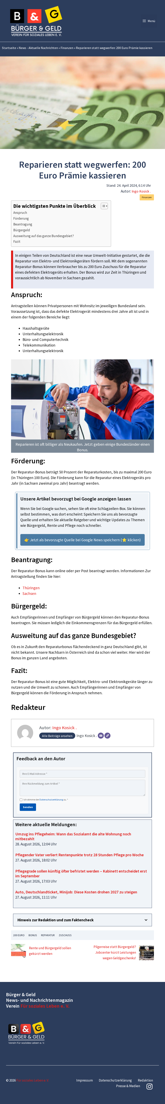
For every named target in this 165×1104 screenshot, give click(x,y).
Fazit (16, 241)
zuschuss (65, 935)
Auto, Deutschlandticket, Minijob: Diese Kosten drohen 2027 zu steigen (76, 891)
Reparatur (48, 935)
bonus (33, 935)
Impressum (84, 1080)
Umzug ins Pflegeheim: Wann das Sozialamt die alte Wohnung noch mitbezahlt (73, 836)
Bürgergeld (21, 230)
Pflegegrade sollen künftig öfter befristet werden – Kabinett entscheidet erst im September (81, 873)
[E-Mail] (101, 736)
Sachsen (29, 593)
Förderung (21, 218)
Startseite (9, 48)
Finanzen (67, 48)
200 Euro (19, 935)
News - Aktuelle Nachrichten (38, 48)
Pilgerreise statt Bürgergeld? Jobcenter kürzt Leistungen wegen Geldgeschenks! (115, 952)
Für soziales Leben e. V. (45, 1006)
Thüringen (31, 587)
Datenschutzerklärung (51, 799)
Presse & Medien (128, 1086)
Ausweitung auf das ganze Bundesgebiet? (43, 236)
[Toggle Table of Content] (102, 206)
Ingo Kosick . (141, 191)
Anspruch (20, 212)
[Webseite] (107, 736)
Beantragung (22, 224)
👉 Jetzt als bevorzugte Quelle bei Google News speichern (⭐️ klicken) (82, 539)
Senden (28, 807)
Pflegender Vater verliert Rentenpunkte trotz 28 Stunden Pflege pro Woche (79, 854)
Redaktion (145, 1080)
